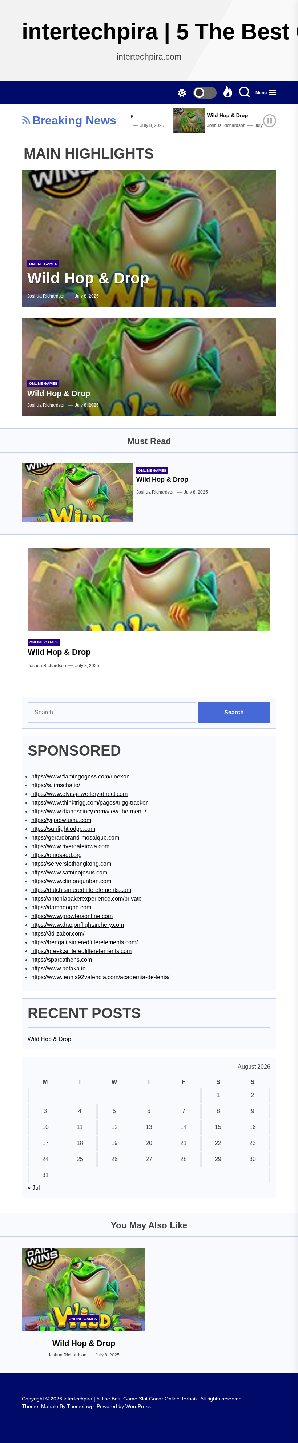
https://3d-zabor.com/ (57, 933)
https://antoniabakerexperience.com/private (86, 899)
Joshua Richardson (215, 125)
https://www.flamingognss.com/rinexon (80, 776)
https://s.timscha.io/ (55, 785)
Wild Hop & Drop (216, 115)
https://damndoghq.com (61, 907)
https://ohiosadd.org (56, 855)
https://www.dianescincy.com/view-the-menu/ (88, 811)
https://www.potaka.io (58, 968)
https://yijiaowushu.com (61, 820)
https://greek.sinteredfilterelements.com (81, 951)
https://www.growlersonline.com (72, 916)
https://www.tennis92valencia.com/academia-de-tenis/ (100, 977)
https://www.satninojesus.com (69, 872)
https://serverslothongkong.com (71, 864)
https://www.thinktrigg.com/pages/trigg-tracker (89, 803)
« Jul (34, 1188)
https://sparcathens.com (61, 960)
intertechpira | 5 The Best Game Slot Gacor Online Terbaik (149, 31)
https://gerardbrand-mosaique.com (75, 837)
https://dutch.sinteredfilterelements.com (81, 890)
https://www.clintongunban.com (71, 881)
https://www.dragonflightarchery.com (77, 925)
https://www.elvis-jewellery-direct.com (79, 794)
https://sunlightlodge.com (63, 829)
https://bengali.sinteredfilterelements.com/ (84, 942)
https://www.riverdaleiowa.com (70, 846)
